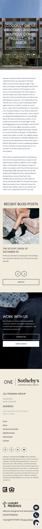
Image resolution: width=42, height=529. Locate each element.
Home (5, 421)
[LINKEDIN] (17, 449)
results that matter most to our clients (18, 187)
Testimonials (7, 437)
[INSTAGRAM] (11, 449)
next (24, 273)
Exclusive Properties (10, 429)
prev (18, 273)
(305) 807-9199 (10, 171)
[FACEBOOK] (5, 449)
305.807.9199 (8, 399)
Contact (6, 441)
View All (21, 282)
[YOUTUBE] (24, 449)
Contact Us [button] (21, 337)
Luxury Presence (10, 514)
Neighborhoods (9, 433)
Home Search (21, 344)
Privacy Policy (27, 519)
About (5, 425)
